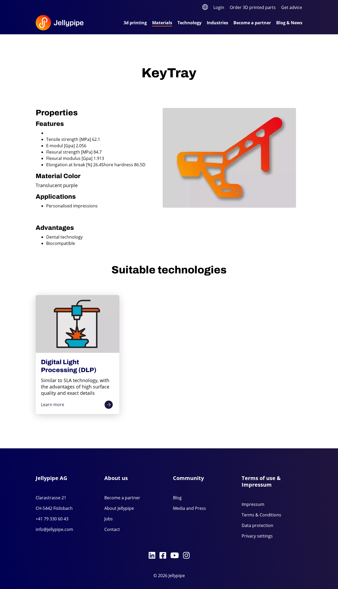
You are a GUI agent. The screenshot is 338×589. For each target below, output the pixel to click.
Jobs (108, 519)
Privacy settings (257, 536)
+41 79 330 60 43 (52, 519)
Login (218, 7)
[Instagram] (186, 556)
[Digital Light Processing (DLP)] (77, 324)
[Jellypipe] (66, 22)
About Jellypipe (119, 508)
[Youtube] (174, 556)
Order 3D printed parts (253, 7)
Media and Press (189, 508)
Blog (177, 498)
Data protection (257, 525)
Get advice (291, 7)
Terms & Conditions (261, 515)
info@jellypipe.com (54, 529)
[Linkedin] (152, 556)
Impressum (253, 504)
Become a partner (122, 498)
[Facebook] (162, 556)
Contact (112, 529)
